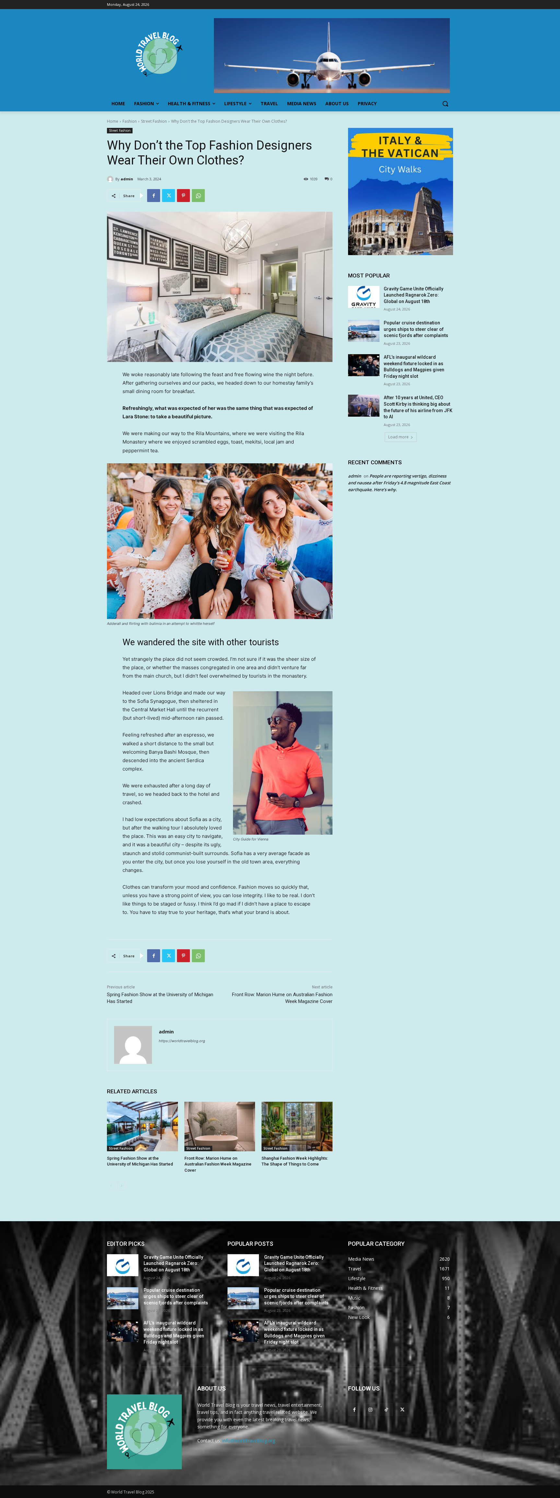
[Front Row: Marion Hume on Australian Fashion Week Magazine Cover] (219, 1126)
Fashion (129, 121)
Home (112, 121)
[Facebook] (153, 195)
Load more (398, 437)
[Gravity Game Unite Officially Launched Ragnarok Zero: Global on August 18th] (363, 297)
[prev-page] (111, 1186)
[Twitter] (168, 195)
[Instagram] (370, 1409)
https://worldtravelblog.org (182, 1041)
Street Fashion (154, 121)
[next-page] (121, 1186)
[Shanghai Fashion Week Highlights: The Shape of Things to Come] (297, 1126)
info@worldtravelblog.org (248, 1440)
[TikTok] (386, 1409)
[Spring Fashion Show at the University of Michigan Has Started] (142, 1126)
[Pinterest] (183, 195)
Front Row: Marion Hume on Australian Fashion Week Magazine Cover (217, 1164)
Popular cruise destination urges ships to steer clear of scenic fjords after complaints (416, 329)
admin (127, 178)
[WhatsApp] (198, 195)
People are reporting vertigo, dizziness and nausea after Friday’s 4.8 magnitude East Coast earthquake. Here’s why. (399, 482)
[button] (445, 103)
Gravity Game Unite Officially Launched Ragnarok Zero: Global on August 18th (413, 295)
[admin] (111, 179)
